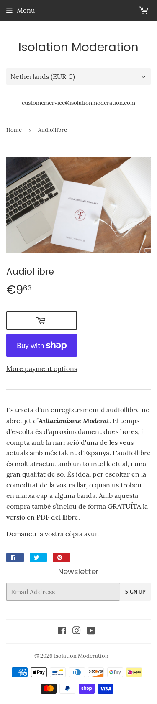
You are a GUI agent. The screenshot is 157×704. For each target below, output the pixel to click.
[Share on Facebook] (15, 557)
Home (14, 130)
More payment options (41, 368)
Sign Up (135, 592)
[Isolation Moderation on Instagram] (76, 631)
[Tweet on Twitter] (38, 557)
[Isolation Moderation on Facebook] (62, 631)
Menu (26, 10)
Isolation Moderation (78, 48)
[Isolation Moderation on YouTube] (91, 631)
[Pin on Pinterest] (61, 557)
